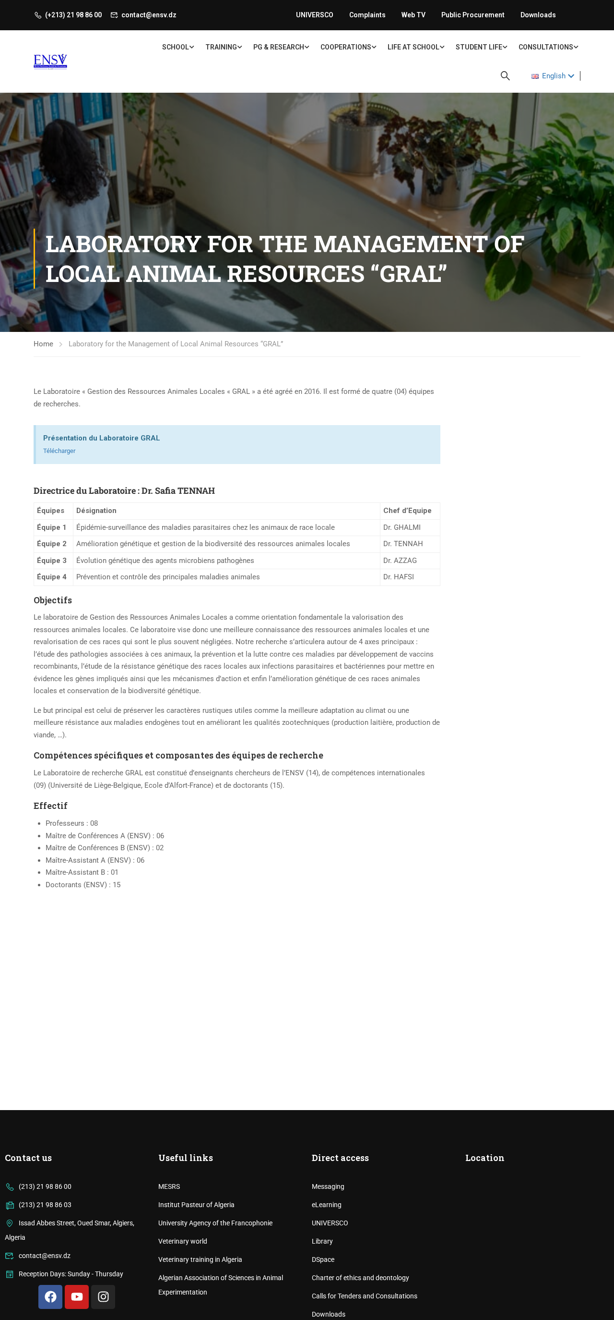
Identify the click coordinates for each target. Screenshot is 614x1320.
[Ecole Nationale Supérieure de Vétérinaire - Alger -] (71, 62)
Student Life (479, 47)
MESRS (169, 1186)
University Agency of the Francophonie (215, 1223)
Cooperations (345, 47)
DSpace (323, 1259)
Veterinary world (182, 1241)
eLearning (327, 1205)
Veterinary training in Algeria (200, 1259)
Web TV (413, 15)
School (175, 47)
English (554, 76)
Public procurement (473, 15)
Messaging (328, 1186)
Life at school (413, 47)
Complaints (367, 15)
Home (43, 344)
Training (221, 47)
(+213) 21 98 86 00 (73, 15)
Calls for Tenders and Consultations (364, 1296)
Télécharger (59, 450)
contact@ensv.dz (149, 15)
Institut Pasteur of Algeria (196, 1205)
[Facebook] (50, 1297)
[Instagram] (103, 1297)
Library (322, 1241)
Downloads (538, 15)
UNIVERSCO (314, 15)
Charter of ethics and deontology (360, 1278)
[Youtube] (77, 1297)
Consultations (546, 47)
